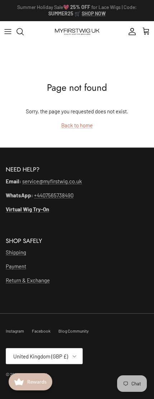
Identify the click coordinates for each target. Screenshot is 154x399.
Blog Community (73, 330)
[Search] (24, 31)
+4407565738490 (53, 195)
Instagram (15, 330)
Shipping (16, 252)
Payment (16, 266)
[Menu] (8, 31)
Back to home (77, 125)
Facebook (41, 330)
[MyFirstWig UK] (77, 32)
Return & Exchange (28, 280)
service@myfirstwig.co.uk (52, 181)
